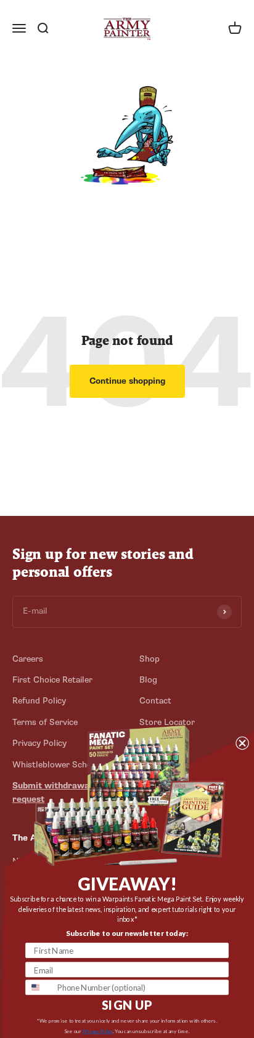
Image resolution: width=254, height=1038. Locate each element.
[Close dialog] (242, 742)
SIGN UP (127, 1004)
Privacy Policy (98, 1031)
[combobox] (39, 987)
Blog (148, 680)
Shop (149, 659)
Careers (27, 659)
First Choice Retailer (52, 680)
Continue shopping (127, 381)
